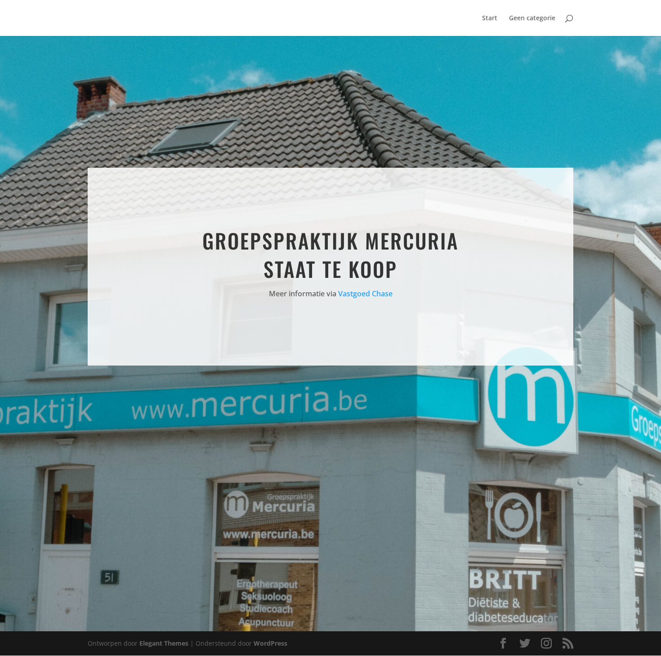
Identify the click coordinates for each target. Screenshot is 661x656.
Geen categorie (532, 18)
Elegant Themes (163, 643)
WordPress (270, 643)
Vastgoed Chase (365, 294)
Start (489, 18)
